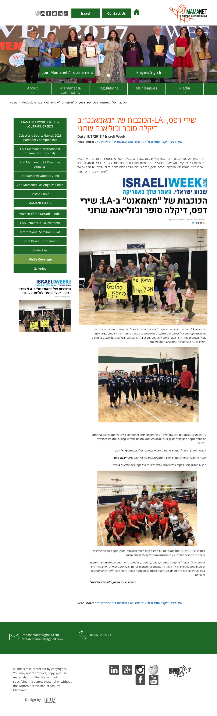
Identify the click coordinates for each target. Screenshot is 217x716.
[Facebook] (48, 13)
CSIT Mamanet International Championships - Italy (40, 151)
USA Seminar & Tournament (40, 223)
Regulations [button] (108, 88)
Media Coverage (32, 102)
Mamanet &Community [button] (70, 90)
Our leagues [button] (146, 88)
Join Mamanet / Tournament (68, 72)
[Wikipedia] (37, 13)
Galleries (40, 268)
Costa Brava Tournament (40, 241)
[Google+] (65, 13)
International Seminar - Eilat (40, 232)
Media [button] (184, 88)
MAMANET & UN (40, 203)
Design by (33, 699)
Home (13, 102)
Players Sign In (149, 72)
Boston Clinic (40, 194)
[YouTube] (54, 13)
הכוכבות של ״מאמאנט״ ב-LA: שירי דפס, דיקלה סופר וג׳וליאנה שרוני (86, 102)
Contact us (39, 250)
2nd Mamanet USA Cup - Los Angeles (40, 164)
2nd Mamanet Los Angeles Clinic (40, 185)
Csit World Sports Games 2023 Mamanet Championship (40, 137)
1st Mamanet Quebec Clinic (40, 176)
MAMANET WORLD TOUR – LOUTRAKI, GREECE (40, 124)
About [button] (32, 88)
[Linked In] (60, 13)
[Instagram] (42, 13)
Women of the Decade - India (40, 214)
